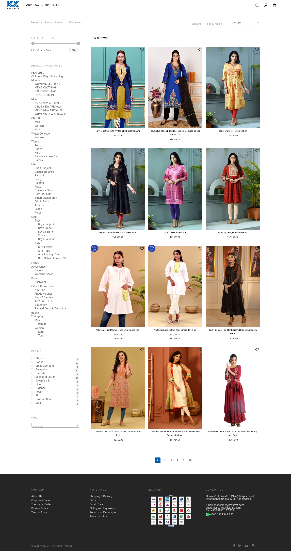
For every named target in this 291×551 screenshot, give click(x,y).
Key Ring (40, 290)
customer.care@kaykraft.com (223, 507)
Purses (39, 270)
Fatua (38, 186)
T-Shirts (39, 205)
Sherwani (40, 282)
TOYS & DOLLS (44, 301)
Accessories (38, 266)
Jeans (38, 209)
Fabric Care (96, 504)
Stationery (41, 305)
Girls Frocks (45, 247)
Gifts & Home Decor (43, 286)
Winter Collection (41, 133)
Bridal (34, 278)
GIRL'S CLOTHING (45, 91)
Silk (38, 395)
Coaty (38, 179)
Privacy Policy (39, 508)
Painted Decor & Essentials (51, 308)
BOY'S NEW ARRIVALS (48, 103)
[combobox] (55, 425)
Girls (37, 243)
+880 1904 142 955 (221, 514)
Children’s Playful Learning (47, 76)
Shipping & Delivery (101, 496)
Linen (39, 384)
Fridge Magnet (43, 293)
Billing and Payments (102, 508)
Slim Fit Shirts (43, 194)
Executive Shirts (44, 190)
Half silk (40, 373)
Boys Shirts (45, 228)
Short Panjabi (43, 168)
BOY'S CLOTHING (45, 95)
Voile (38, 403)
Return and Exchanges (103, 512)
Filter (74, 50)
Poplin (39, 391)
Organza (41, 388)
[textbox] (55, 426)
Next (192, 460)
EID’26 (55, 5)
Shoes (38, 149)
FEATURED (37, 72)
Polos (38, 212)
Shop (45, 5)
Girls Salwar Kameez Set (52, 258)
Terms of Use (39, 512)
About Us (36, 496)
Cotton (39, 362)
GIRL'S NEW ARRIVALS (48, 106)
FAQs (93, 500)
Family (35, 263)
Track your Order (41, 504)
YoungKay (32, 5)
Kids (37, 129)
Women (39, 125)
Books (35, 312)
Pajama (39, 183)
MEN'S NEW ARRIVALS (48, 110)
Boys (38, 220)
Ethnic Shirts (42, 201)
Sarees (39, 160)
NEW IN (35, 80)
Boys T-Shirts (46, 231)
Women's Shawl (44, 274)
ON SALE (36, 118)
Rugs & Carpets (44, 297)
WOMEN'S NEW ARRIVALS (50, 114)
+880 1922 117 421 (222, 510)
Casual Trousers (44, 171)
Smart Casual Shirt (46, 197)
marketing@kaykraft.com (229, 505)
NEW (34, 99)
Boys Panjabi (46, 224)
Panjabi (39, 175)
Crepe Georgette (45, 365)
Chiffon (40, 358)
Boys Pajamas (46, 239)
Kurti (37, 152)
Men (37, 122)
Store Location (98, 516)
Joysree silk (43, 380)
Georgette (41, 369)
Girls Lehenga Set (48, 254)
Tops (38, 145)
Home (34, 22)
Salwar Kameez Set (46, 156)
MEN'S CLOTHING (45, 87)
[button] (142, 49)
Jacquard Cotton (45, 377)
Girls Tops (44, 251)
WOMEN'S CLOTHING (47, 84)
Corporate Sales (40, 500)
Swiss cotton (43, 399)
